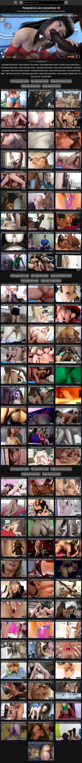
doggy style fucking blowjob (63, 67)
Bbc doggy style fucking (39, 81)
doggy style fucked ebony (48, 73)
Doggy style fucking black (31, 86)
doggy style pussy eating (29, 73)
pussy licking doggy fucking (49, 64)
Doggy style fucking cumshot (61, 81)
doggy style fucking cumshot (20, 70)
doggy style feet (24, 64)
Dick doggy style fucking (29, 281)
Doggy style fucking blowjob (51, 281)
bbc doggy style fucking (10, 64)
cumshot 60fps (46, 76)
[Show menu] (15, 2)
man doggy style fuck (13, 73)
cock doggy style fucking (9, 67)
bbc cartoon (35, 64)
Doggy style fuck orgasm (51, 86)
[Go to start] (21, 2)
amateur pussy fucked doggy (69, 64)
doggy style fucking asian (57, 70)
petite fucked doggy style (39, 70)
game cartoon (62, 73)
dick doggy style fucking (45, 67)
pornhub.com (41, 61)
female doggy (73, 73)
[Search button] (66, 2)
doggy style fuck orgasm (27, 67)
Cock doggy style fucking (19, 81)
